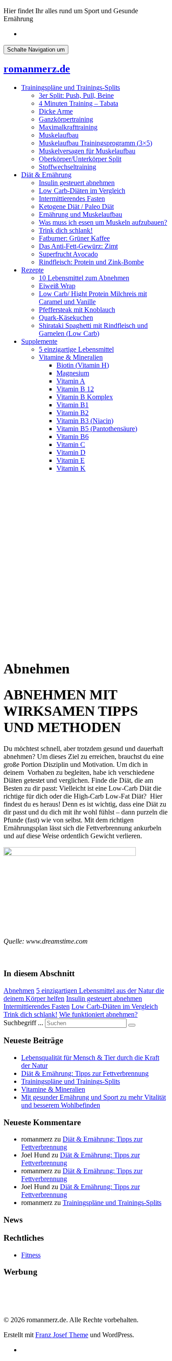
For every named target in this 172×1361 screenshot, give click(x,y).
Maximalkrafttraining (68, 127)
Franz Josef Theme (61, 1335)
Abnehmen (19, 990)
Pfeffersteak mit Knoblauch (77, 309)
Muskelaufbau (59, 135)
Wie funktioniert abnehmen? (98, 1014)
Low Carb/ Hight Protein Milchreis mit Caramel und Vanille (93, 297)
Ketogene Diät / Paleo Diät (76, 206)
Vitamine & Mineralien (71, 357)
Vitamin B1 (72, 405)
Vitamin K (71, 468)
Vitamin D (71, 452)
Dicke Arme (56, 111)
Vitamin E (70, 460)
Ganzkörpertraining (66, 119)
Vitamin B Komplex (84, 397)
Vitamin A (70, 381)
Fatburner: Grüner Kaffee (74, 238)
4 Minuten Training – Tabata (78, 103)
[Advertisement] (86, 565)
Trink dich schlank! (66, 230)
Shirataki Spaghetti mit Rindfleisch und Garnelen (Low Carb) (93, 329)
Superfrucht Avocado (68, 254)
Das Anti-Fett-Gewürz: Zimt (78, 246)
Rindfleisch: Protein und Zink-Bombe (91, 262)
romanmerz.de (37, 68)
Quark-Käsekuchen (66, 317)
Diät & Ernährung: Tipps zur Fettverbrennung (85, 1073)
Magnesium (72, 373)
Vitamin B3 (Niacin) (84, 420)
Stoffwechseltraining (67, 167)
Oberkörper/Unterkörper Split (80, 159)
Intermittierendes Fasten (72, 198)
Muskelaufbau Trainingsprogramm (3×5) (95, 143)
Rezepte (32, 270)
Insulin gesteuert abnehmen (77, 182)
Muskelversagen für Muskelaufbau (87, 151)
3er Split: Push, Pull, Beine (76, 95)
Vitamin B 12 (75, 389)
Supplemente (39, 341)
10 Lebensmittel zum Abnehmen (84, 278)
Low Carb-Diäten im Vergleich (82, 190)
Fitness (31, 1255)
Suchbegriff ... (23, 1022)
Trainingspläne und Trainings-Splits (70, 87)
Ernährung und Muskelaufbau (80, 214)
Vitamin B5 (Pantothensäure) (96, 428)
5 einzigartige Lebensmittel (76, 349)
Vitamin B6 (72, 436)
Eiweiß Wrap (57, 286)
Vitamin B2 (72, 412)
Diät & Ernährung (46, 174)
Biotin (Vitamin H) (82, 365)
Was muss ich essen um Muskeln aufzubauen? (103, 222)
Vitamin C (70, 444)
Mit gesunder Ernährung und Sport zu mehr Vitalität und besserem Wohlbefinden (93, 1101)
